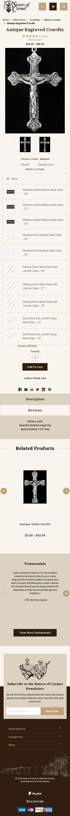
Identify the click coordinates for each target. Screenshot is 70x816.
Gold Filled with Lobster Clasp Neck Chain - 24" (40, 320)
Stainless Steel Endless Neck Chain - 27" (43, 206)
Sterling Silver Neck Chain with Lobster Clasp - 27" (40, 286)
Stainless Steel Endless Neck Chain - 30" (43, 221)
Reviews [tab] (35, 410)
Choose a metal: (35, 159)
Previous (3, 491)
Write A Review (35, 39)
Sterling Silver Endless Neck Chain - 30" (42, 252)
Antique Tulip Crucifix (35, 524)
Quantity (35, 351)
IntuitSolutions (43, 781)
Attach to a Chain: (35, 169)
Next (66, 491)
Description (35, 399)
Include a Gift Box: (27, 346)
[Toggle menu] (63, 6)
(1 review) (43, 36)
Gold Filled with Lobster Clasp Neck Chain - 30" (40, 336)
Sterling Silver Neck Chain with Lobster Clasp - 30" (40, 303)
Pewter (25, 164)
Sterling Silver (46, 164)
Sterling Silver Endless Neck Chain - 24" (42, 236)
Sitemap (43, 778)
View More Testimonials (35, 632)
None (15, 178)
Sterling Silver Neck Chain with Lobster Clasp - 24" (40, 268)
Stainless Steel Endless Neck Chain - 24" (43, 191)
